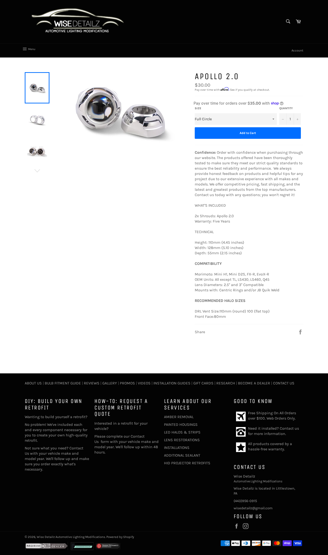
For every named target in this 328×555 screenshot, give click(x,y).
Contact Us (283, 383)
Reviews (91, 383)
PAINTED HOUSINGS (181, 424)
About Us (33, 383)
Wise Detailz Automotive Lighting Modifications (71, 537)
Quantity (286, 108)
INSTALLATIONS (176, 447)
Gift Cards (203, 383)
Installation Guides (171, 383)
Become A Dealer (254, 383)
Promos (127, 383)
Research (225, 383)
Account (297, 50)
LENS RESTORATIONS (182, 440)
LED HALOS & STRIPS (182, 432)
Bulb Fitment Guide (63, 383)
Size (198, 108)
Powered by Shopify (120, 537)
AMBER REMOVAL (179, 417)
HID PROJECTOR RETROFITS (187, 463)
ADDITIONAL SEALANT (182, 455)
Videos (144, 383)
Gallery (109, 383)
